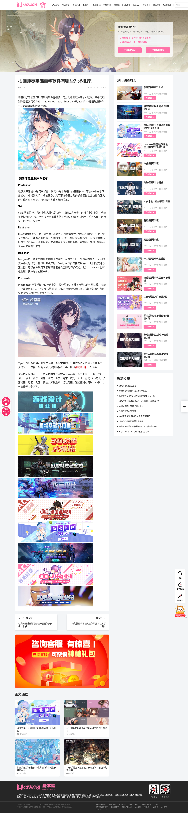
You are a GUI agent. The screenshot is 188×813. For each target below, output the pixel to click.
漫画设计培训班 (151, 220)
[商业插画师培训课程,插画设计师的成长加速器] (86, 712)
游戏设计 (86, 5)
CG (106, 810)
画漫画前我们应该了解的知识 (131, 406)
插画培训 (66, 5)
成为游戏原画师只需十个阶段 (131, 421)
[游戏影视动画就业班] (129, 93)
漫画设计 (146, 5)
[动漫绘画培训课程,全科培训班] (129, 283)
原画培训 (76, 5)
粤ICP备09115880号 (64, 807)
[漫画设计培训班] (129, 226)
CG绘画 (99, 810)
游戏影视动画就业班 (153, 87)
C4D (156, 805)
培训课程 (126, 5)
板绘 (136, 805)
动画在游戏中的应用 (127, 411)
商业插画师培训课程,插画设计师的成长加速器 (86, 729)
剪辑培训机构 (127, 807)
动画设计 (136, 5)
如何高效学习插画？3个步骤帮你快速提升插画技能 (36, 769)
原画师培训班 (147, 805)
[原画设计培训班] (129, 245)
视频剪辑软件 (101, 805)
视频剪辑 (96, 5)
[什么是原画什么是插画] (129, 264)
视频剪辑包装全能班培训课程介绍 (133, 391)
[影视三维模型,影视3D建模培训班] (129, 359)
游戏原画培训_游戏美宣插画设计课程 (134, 416)
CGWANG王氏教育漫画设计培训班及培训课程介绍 (139, 401)
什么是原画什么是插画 (154, 258)
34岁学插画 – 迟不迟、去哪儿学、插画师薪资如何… (86, 769)
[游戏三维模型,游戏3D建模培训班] (129, 340)
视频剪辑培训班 (102, 807)
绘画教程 (156, 5)
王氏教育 (112, 805)
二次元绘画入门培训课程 (155, 296)
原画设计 (122, 805)
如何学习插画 (82, 367)
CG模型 (138, 807)
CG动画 (146, 807)
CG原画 (155, 807)
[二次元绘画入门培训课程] (129, 302)
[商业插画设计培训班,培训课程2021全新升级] (37, 712)
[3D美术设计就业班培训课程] (129, 207)
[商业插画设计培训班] (129, 188)
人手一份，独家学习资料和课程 (155, 94)
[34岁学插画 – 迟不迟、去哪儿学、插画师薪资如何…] (86, 752)
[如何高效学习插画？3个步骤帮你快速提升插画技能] (37, 752)
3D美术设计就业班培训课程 (157, 201)
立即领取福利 (130, 50)
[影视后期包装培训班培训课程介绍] (129, 321)
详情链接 (4, 11)
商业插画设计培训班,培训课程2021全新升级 (36, 729)
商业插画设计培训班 (153, 182)
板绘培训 (167, 5)
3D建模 (116, 5)
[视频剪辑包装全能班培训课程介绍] (129, 112)
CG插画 (164, 807)
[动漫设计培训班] (129, 169)
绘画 (130, 805)
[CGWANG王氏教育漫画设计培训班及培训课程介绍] (129, 150)
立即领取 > (150, 98)
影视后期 (107, 5)
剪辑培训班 (115, 807)
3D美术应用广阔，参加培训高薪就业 (134, 431)
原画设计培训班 (151, 239)
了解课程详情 (158, 50)
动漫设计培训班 (151, 163)
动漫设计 (56, 5)
